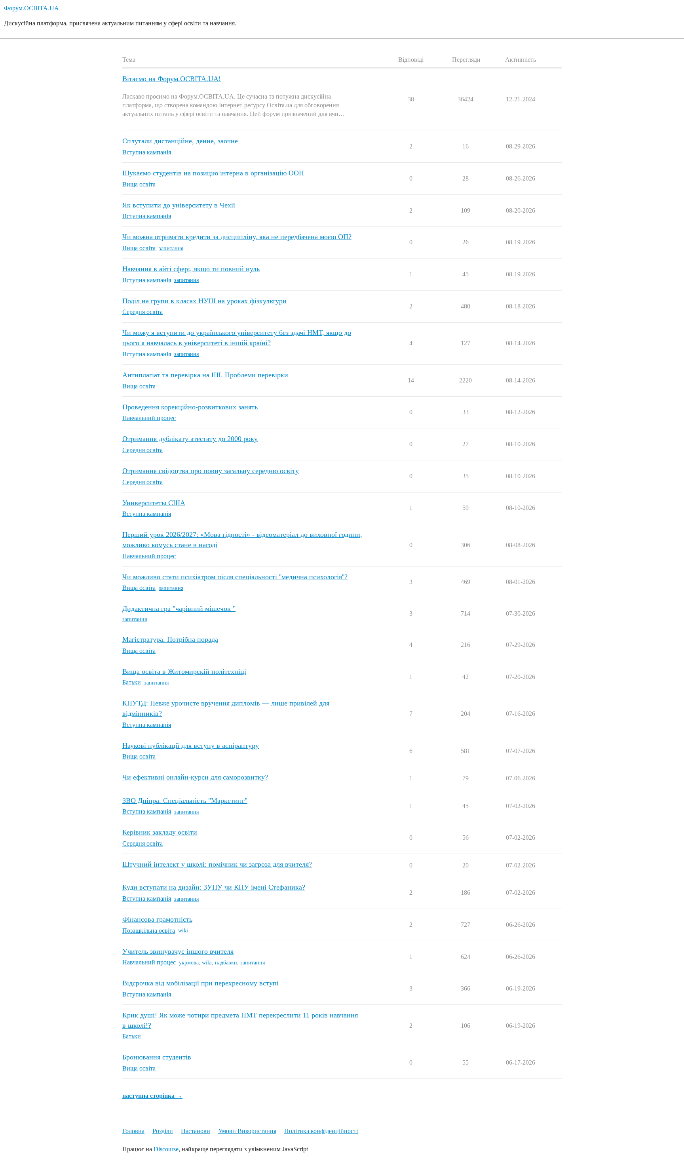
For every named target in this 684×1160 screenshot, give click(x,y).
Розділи (162, 1131)
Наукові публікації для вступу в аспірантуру (190, 745)
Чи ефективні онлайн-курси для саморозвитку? (195, 777)
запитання (171, 248)
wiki (183, 931)
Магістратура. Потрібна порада (170, 639)
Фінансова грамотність (157, 919)
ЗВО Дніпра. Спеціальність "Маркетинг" (184, 800)
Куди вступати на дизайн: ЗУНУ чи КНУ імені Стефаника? (213, 887)
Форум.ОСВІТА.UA (31, 8)
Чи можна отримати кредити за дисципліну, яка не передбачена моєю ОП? (237, 237)
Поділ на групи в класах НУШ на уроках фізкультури (204, 301)
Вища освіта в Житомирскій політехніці (184, 671)
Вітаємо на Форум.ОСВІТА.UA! (171, 79)
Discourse (166, 1149)
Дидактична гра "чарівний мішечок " (179, 608)
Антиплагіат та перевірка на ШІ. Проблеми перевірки (205, 375)
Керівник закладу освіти (159, 832)
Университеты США (153, 503)
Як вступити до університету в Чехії (178, 205)
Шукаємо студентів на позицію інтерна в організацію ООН (213, 173)
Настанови (195, 1131)
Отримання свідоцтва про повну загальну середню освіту (210, 471)
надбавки (226, 963)
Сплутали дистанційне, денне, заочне (180, 141)
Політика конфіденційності (321, 1131)
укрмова (189, 963)
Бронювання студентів (156, 1057)
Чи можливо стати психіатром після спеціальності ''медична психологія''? (235, 577)
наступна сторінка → (152, 1095)
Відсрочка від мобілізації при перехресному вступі (200, 983)
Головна (133, 1131)
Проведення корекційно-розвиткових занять (190, 407)
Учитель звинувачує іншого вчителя (178, 951)
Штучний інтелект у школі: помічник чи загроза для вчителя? (217, 864)
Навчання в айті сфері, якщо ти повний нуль (191, 269)
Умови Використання (247, 1131)
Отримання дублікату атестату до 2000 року (190, 439)
